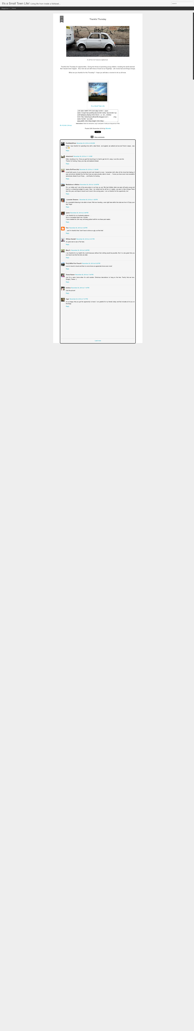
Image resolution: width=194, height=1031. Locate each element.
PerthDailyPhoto (71, 143)
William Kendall (71, 239)
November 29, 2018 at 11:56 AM (88, 169)
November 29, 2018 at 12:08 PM (89, 184)
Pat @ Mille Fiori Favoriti (73, 263)
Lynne (67, 212)
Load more (98, 340)
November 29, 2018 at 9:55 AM (85, 143)
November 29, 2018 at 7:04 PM (84, 274)
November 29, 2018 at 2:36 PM (79, 212)
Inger (67, 299)
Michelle (108, 128)
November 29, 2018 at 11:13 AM (82, 156)
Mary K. (68, 250)
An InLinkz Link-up (66, 125)
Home (14, 8)
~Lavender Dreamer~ (72, 199)
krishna (68, 287)
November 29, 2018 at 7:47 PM (79, 299)
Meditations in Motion (72, 184)
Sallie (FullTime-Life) (72, 169)
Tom (67, 227)
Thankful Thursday (98, 19)
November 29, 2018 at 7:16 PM (80, 287)
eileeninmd (69, 156)
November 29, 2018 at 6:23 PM (91, 263)
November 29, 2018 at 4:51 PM (85, 239)
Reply (67, 150)
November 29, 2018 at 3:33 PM (78, 227)
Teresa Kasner (70, 274)
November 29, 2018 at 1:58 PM (88, 199)
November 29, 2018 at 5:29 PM (80, 250)
